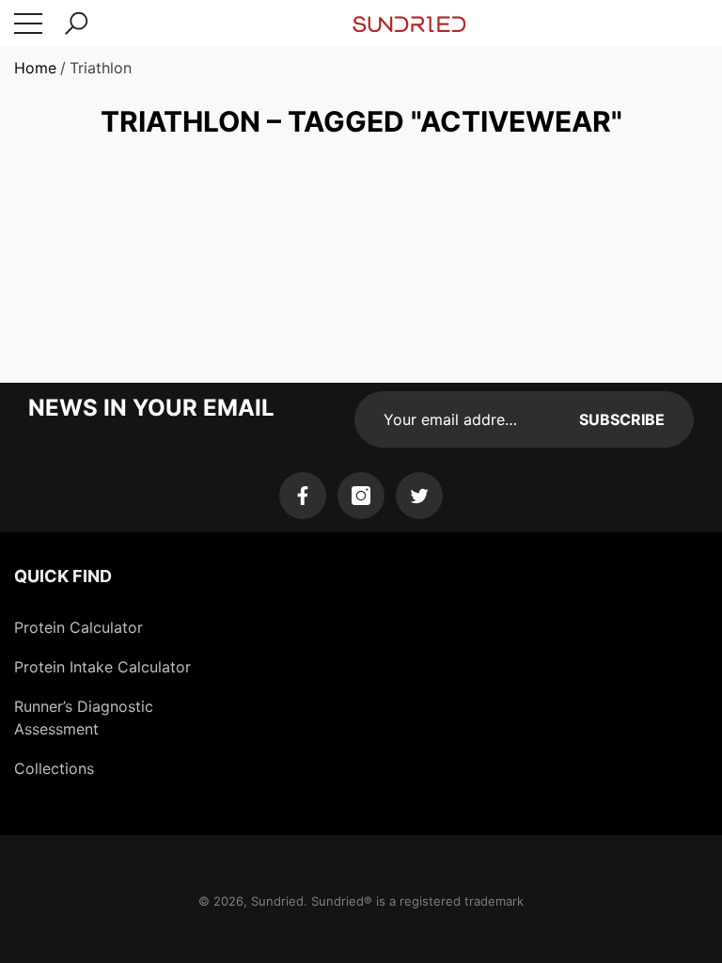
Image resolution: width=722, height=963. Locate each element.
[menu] (28, 23)
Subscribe (622, 419)
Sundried (277, 900)
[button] (76, 23)
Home (35, 67)
